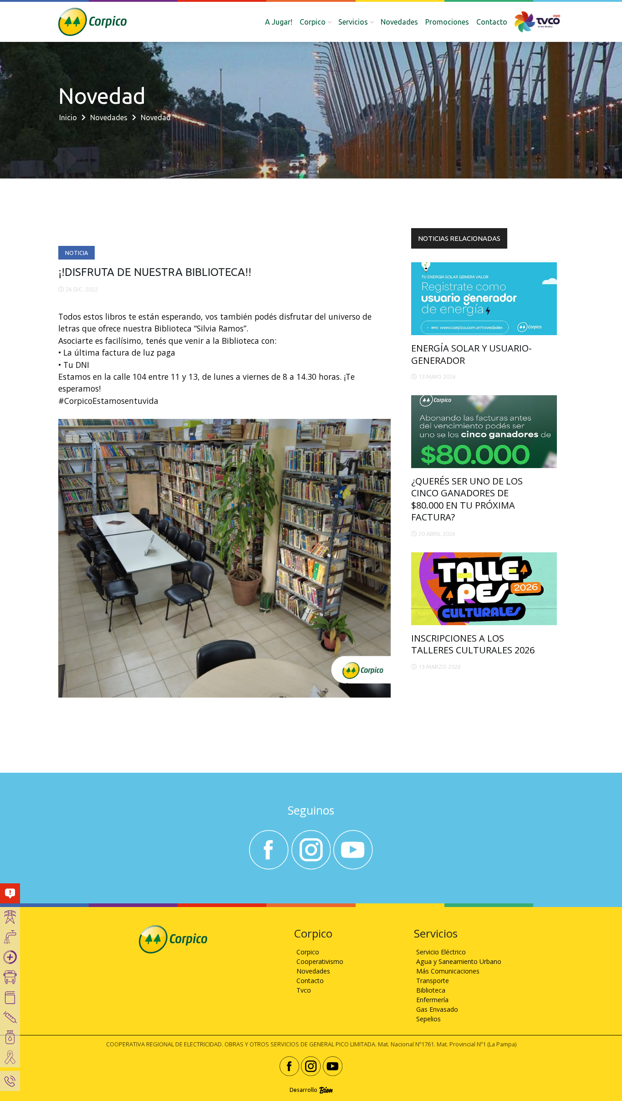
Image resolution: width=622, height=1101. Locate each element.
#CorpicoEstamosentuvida (108, 400)
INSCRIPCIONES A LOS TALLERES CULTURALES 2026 (473, 644)
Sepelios (428, 1018)
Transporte (432, 980)
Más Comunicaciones (447, 971)
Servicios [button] (353, 22)
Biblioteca (430, 990)
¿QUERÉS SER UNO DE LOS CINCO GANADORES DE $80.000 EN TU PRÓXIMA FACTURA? (467, 499)
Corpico (307, 952)
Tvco (303, 990)
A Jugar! (278, 22)
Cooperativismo (319, 961)
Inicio (68, 117)
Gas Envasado (437, 1009)
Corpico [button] (313, 22)
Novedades (399, 22)
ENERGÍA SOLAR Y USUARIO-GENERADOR (471, 354)
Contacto (491, 22)
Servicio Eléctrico (441, 952)
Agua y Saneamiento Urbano (458, 961)
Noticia (76, 253)
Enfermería (432, 999)
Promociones (447, 22)
